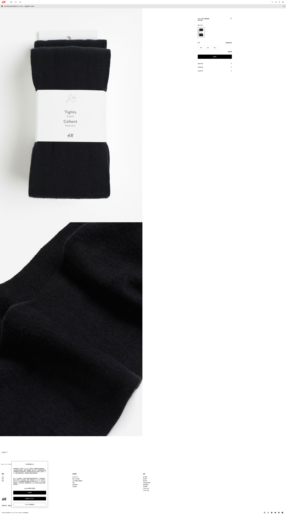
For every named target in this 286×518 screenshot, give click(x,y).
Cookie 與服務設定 (29, 504)
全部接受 (30, 492)
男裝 (16, 2)
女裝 (11, 2)
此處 (26, 6)
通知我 (214, 56)
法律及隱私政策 (146, 482)
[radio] (201, 32)
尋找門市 (145, 481)
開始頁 (2, 464)
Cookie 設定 (146, 490)
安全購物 (145, 486)
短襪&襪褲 (10, 464)
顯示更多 (4, 452)
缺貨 (199, 42)
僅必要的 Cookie (29, 498)
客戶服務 (145, 477)
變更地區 (10, 505)
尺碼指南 (230, 51)
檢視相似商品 (229, 42)
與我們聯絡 (145, 484)
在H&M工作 (75, 477)
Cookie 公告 (146, 488)
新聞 (73, 482)
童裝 (20, 2)
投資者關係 (75, 484)
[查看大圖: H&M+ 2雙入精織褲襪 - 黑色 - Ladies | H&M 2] (71, 329)
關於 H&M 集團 (75, 479)
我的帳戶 (145, 479)
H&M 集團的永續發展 (77, 481)
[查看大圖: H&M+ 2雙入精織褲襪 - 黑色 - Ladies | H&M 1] (71, 115)
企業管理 (74, 486)
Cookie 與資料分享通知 (29, 488)
